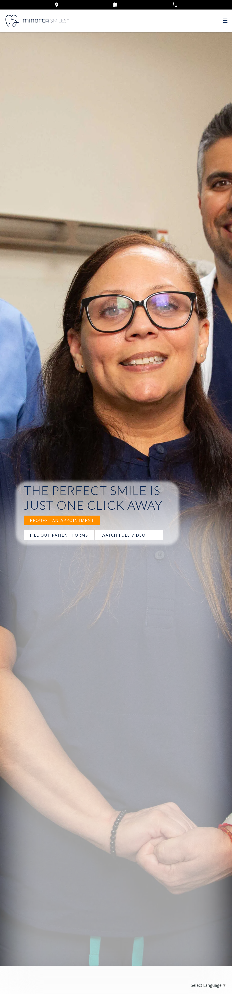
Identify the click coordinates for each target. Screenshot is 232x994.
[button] (115, 4)
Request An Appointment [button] (62, 520)
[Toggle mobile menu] (225, 20)
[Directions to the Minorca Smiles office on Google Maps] (56, 5)
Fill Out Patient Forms (59, 535)
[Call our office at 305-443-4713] (174, 5)
